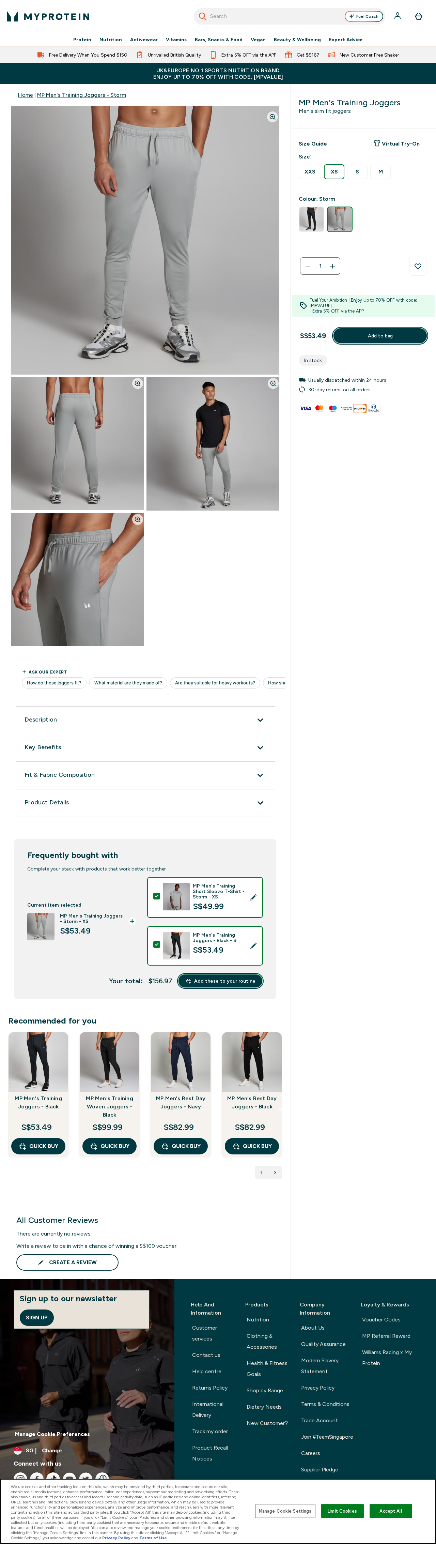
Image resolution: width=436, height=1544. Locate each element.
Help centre (206, 1371)
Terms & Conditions (325, 1404)
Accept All (390, 1510)
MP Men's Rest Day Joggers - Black (252, 1102)
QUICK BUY (43, 1146)
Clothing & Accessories (262, 1341)
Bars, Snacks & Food (219, 39)
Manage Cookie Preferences (52, 1434)
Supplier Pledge (319, 1469)
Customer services (204, 1333)
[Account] (398, 16)
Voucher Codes (381, 1319)
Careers (310, 1453)
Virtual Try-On (401, 144)
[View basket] (418, 16)
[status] (320, 266)
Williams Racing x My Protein (387, 1357)
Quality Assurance (323, 1344)
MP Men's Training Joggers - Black (38, 1102)
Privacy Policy (317, 1388)
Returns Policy (210, 1388)
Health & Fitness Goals (267, 1368)
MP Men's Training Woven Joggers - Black (109, 1106)
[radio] (310, 172)
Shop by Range (265, 1390)
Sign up (37, 1317)
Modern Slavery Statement (320, 1366)
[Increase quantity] (332, 266)
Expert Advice (346, 39)
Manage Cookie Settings (285, 1510)
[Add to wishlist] (417, 266)
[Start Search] (202, 16)
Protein (82, 39)
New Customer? (267, 1423)
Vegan (258, 39)
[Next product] (275, 1172)
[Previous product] (261, 1172)
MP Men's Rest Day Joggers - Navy (180, 1102)
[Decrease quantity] (307, 266)
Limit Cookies (342, 1510)
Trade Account (319, 1420)
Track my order (210, 1431)
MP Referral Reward (386, 1336)
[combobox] (290, 16)
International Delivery (207, 1409)
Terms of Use (153, 1537)
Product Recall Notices (210, 1453)
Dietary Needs (264, 1407)
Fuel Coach (367, 16)
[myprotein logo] (48, 16)
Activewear (144, 39)
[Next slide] (280, 1109)
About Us (313, 1328)
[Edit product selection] (253, 897)
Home (25, 95)
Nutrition (110, 39)
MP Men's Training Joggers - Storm (81, 95)
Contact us (206, 1355)
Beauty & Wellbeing (297, 39)
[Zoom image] (272, 116)
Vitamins (176, 39)
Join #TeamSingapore (327, 1437)
